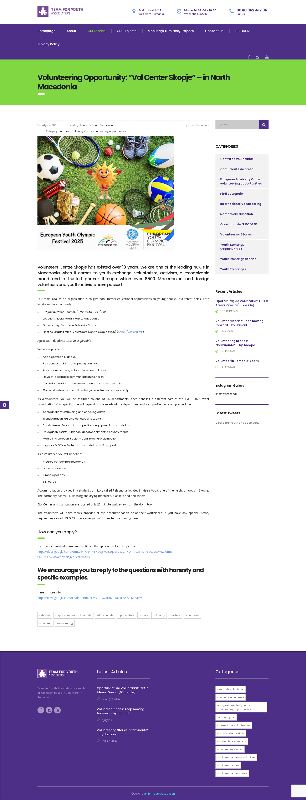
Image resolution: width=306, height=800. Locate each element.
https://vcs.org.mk (130, 332)
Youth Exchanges (233, 269)
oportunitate (126, 615)
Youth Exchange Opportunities (232, 247)
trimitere (175, 615)
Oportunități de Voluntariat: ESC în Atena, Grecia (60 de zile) (241, 303)
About (71, 31)
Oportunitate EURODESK (238, 224)
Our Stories (97, 31)
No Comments (200, 125)
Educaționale (105, 615)
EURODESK (243, 31)
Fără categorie (231, 194)
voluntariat (192, 615)
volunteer (45, 623)
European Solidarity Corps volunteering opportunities (241, 181)
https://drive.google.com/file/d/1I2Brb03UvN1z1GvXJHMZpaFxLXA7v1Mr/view (89, 598)
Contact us (214, 31)
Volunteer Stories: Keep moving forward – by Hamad (239, 323)
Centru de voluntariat (237, 159)
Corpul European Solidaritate (73, 615)
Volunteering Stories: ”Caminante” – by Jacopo (235, 343)
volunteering (65, 623)
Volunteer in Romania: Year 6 (237, 361)
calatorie (44, 615)
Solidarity (159, 615)
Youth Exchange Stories (238, 259)
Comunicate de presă (236, 169)
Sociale (143, 615)
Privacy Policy (48, 44)
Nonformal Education (236, 214)
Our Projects (127, 31)
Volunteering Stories (236, 234)
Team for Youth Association (157, 793)
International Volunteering (240, 204)
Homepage (46, 31)
